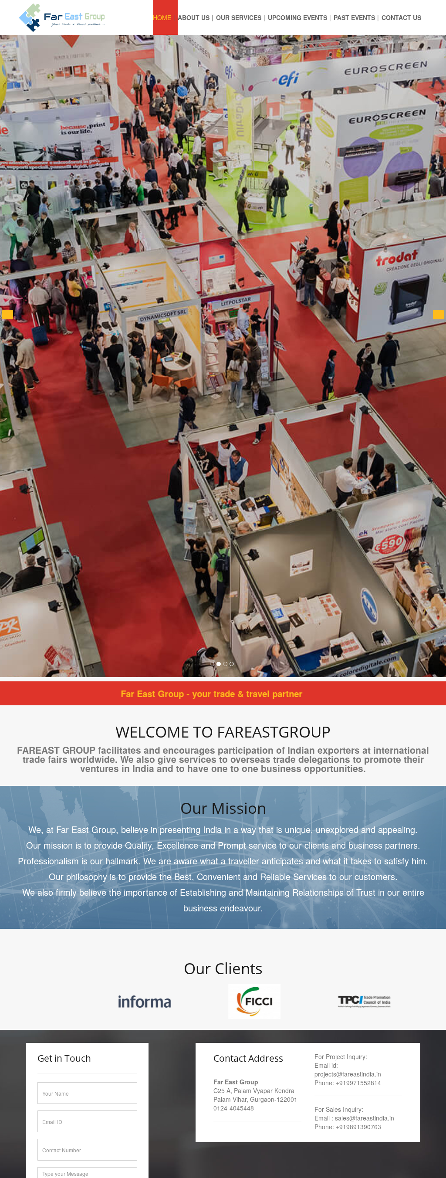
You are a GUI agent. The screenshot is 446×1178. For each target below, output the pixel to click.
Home (162, 17)
